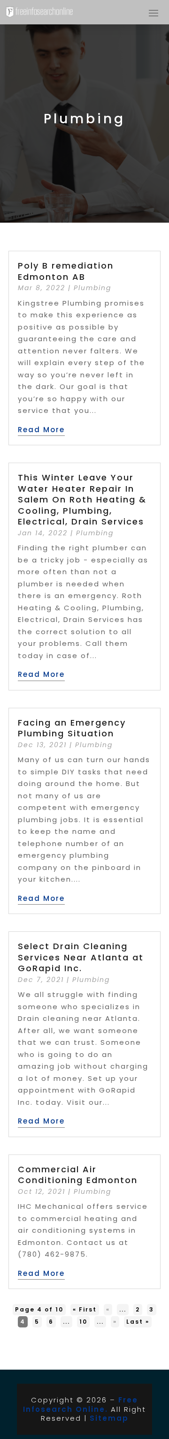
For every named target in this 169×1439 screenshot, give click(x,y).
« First (85, 1309)
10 (83, 1322)
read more (41, 430)
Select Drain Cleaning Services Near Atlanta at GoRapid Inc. (81, 957)
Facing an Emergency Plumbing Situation (72, 728)
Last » (137, 1322)
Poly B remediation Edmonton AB (66, 271)
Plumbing (92, 287)
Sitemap (109, 1418)
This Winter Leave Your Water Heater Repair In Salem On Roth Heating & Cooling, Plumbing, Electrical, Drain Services (82, 499)
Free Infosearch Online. (80, 1404)
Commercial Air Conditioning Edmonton (78, 1174)
